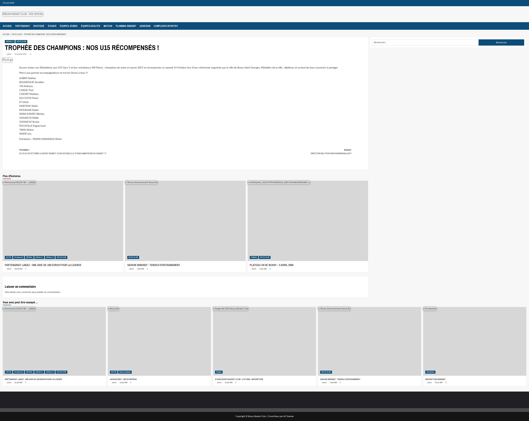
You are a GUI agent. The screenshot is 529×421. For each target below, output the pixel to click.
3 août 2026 (140, 269)
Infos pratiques (124, 372)
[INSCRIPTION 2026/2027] (474, 341)
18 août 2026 (18, 269)
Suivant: (331, 151)
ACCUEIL (7, 26)
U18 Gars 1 (39, 257)
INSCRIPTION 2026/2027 (435, 379)
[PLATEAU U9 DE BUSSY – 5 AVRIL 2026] (308, 221)
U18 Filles (29, 257)
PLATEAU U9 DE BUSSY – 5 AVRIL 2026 (271, 265)
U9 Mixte (254, 257)
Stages (218, 372)
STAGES (52, 26)
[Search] (524, 26)
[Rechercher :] (425, 42)
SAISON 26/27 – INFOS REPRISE (123, 379)
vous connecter (23, 292)
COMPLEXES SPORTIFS (166, 26)
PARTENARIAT (22, 26)
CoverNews (273, 416)
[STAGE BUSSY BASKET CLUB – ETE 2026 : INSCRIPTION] (264, 341)
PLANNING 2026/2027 (126, 26)
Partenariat (18, 257)
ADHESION (145, 26)
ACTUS (8, 257)
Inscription (430, 372)
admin (9, 54)
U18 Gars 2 (50, 257)
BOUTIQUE (38, 26)
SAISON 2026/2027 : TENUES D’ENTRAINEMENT (153, 265)
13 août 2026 (228, 382)
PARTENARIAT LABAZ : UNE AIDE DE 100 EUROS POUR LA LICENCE (43, 265)
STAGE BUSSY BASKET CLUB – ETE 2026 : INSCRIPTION (239, 379)
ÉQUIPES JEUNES (69, 26)
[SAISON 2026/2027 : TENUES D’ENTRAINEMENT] (185, 221)
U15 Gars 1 (10, 41)
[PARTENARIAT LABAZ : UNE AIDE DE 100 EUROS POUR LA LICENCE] (63, 221)
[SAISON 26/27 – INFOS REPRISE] (159, 341)
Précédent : (62, 151)
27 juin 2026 (438, 382)
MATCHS (108, 26)
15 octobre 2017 (21, 54)
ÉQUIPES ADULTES (90, 26)
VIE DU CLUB (21, 41)
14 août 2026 (123, 382)
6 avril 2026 (263, 269)
